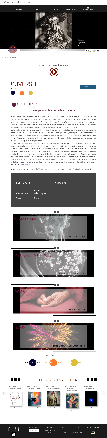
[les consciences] (72, 399)
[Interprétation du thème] (34, 399)
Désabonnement (49, 428)
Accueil (4, 58)
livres (88, 87)
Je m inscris (34, 430)
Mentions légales (78, 433)
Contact (78, 428)
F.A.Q (64, 428)
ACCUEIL (19, 9)
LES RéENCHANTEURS (88, 8)
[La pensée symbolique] (15, 399)
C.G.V (64, 433)
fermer (27, 165)
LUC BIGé (36, 9)
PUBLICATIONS (70, 9)
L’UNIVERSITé (53, 9)
